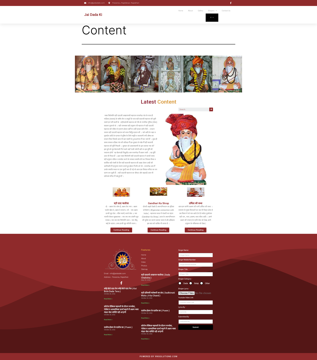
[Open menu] (212, 18)
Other (207, 283)
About (190, 11)
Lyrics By (181, 307)
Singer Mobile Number (187, 260)
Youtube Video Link (185, 298)
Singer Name (183, 250)
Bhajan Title (183, 269)
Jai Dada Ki (93, 15)
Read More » (108, 299)
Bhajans (211, 11)
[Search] (211, 109)
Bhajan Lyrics (183, 289)
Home (180, 11)
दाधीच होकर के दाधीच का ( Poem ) (118, 327)
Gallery (200, 11)
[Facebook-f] (121, 283)
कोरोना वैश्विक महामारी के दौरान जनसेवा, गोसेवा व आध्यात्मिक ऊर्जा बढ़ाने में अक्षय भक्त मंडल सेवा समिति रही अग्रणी (121, 309)
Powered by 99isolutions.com (158, 356)
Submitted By (183, 317)
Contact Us (226, 11)
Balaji (196, 283)
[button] (121, 230)
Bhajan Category (184, 279)
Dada (185, 283)
